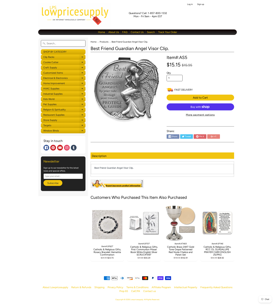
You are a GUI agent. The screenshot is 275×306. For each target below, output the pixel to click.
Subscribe (53, 183)
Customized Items (64, 73)
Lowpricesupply (136, 299)
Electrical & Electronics (64, 79)
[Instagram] (67, 148)
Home (101, 32)
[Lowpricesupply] (74, 15)
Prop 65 (123, 291)
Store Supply (64, 121)
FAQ (124, 32)
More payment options (200, 114)
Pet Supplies (64, 105)
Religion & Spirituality (64, 110)
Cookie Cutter (64, 63)
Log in (190, 4)
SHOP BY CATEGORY (55, 51)
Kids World (64, 100)
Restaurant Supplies (64, 115)
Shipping (99, 287)
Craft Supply (64, 68)
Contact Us (137, 32)
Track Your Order (167, 32)
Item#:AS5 (177, 57)
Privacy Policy (115, 287)
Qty (169, 72)
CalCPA (135, 291)
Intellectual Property (185, 287)
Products (104, 41)
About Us (113, 32)
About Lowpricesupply (55, 287)
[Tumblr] (74, 148)
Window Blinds (64, 131)
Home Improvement (64, 84)
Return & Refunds (81, 287)
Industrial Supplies (64, 94)
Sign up (200, 4)
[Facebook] (46, 148)
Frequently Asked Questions (216, 287)
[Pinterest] (53, 148)
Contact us (149, 291)
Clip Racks (64, 58)
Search (151, 32)
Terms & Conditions (137, 287)
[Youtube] (60, 148)
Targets (64, 126)
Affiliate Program (161, 287)
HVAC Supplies (64, 89)
